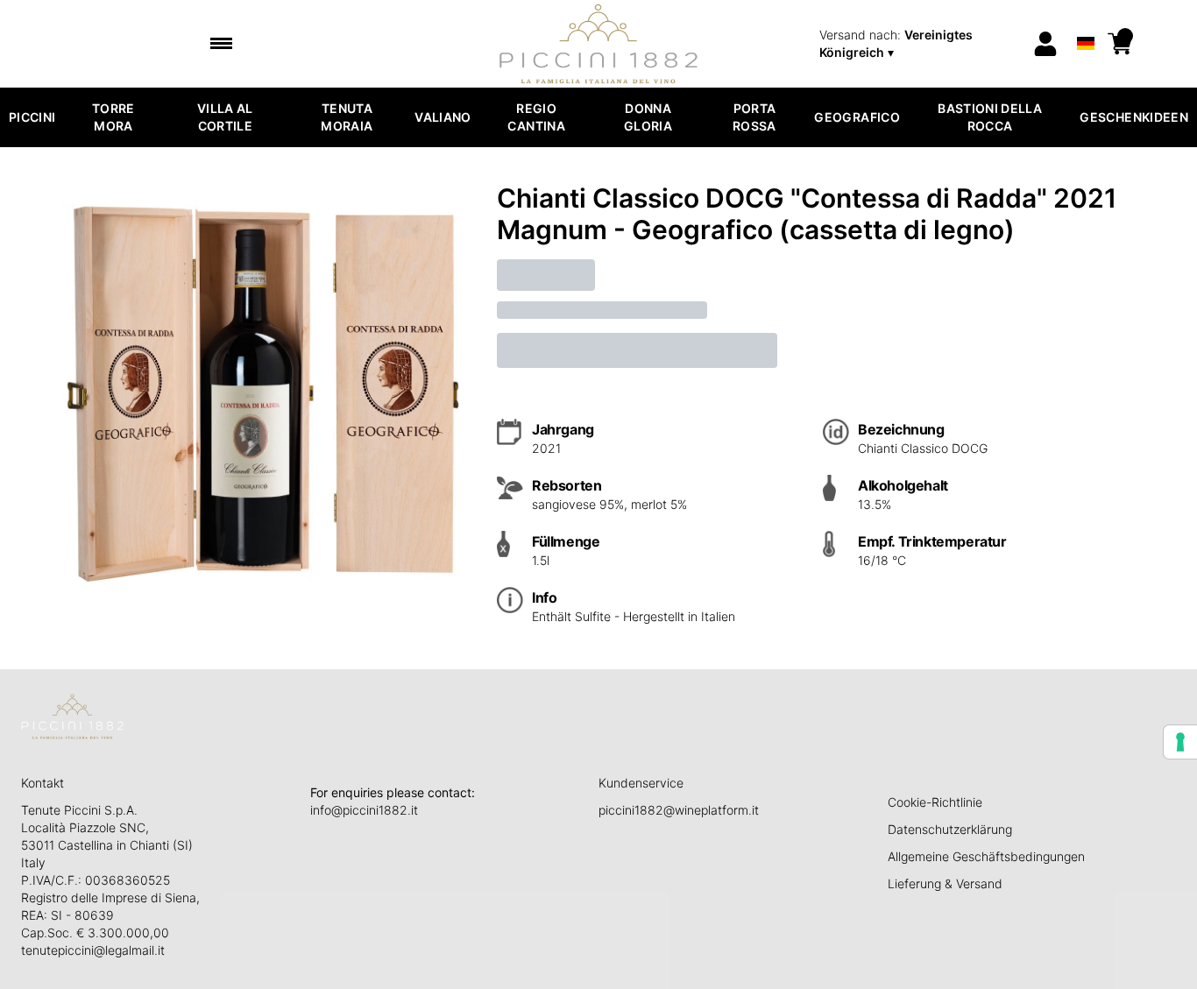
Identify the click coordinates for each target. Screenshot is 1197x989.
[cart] (1120, 44)
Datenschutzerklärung (950, 829)
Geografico (857, 116)
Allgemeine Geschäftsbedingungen (986, 856)
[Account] (1045, 44)
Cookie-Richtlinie (935, 802)
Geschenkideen (1134, 116)
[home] (599, 44)
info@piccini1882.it (364, 809)
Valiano (442, 116)
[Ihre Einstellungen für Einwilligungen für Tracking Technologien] (1180, 742)
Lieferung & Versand (945, 883)
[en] (1085, 20)
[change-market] (920, 43)
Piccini (32, 116)
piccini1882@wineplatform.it (678, 809)
